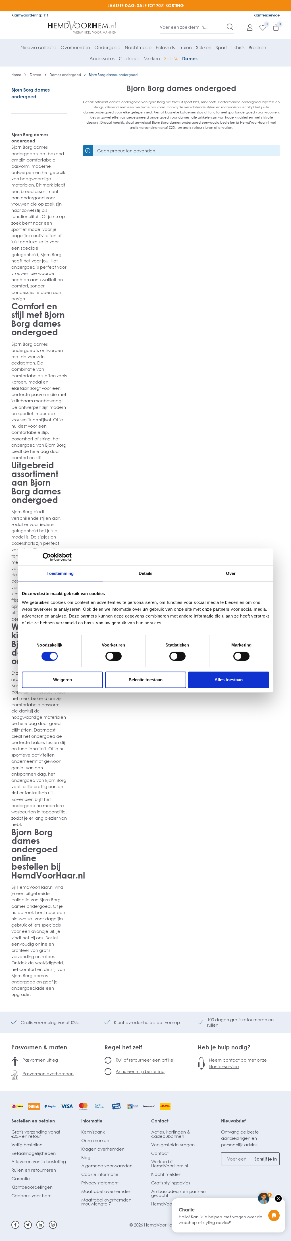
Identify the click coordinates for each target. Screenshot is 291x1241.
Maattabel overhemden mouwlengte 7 (106, 1202)
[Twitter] (28, 1225)
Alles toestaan (229, 679)
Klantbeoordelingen (32, 1187)
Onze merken (95, 1140)
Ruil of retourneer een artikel (145, 1059)
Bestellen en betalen (33, 1120)
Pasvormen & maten (39, 1047)
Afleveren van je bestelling (38, 1161)
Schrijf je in (265, 1158)
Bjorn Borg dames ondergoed (30, 93)
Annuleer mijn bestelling (140, 1071)
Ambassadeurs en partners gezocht (178, 1193)
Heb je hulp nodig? (224, 1047)
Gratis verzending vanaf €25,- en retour (35, 1134)
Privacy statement (100, 1182)
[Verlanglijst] (260, 27)
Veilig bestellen (26, 1144)
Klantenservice (266, 15)
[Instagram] (53, 1225)
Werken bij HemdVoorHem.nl (169, 1163)
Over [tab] (231, 573)
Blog (85, 1157)
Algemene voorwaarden (106, 1165)
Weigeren (62, 679)
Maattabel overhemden (106, 1191)
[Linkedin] (40, 1225)
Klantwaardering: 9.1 (30, 15)
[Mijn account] (246, 27)
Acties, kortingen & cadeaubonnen (170, 1134)
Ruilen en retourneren (33, 1169)
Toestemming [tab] (60, 573)
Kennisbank (93, 1131)
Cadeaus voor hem (31, 1195)
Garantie (20, 1178)
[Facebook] (15, 1225)
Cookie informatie (100, 1174)
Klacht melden (166, 1174)
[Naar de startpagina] (82, 27)
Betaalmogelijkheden (33, 1153)
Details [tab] (146, 573)
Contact (160, 1120)
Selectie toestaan (146, 679)
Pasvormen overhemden (48, 1073)
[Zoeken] (230, 27)
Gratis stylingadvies (170, 1182)
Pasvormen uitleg (40, 1059)
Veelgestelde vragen (173, 1144)
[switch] (113, 656)
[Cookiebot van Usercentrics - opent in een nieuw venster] (47, 557)
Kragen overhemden (102, 1148)
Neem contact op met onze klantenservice (238, 1063)
